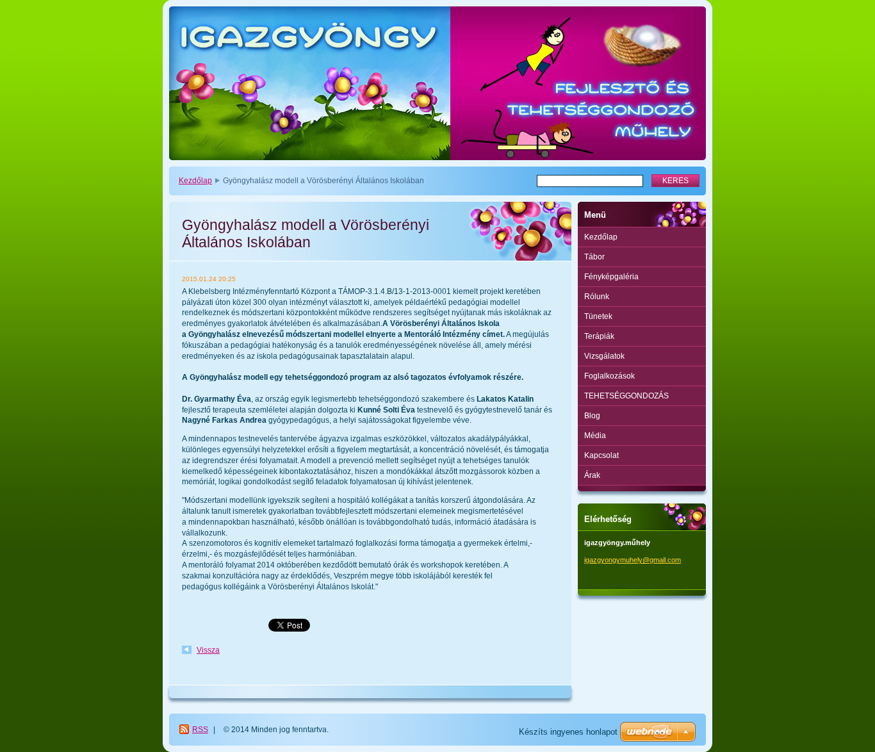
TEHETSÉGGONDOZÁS (626, 395)
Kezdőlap (195, 180)
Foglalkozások (609, 376)
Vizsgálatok (604, 356)
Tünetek (598, 316)
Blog (592, 415)
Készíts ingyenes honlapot (568, 732)
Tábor (594, 256)
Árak (592, 475)
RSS (200, 729)
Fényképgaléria (611, 276)
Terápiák (599, 336)
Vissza (208, 650)
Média (595, 435)
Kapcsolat (601, 455)
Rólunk (596, 296)
